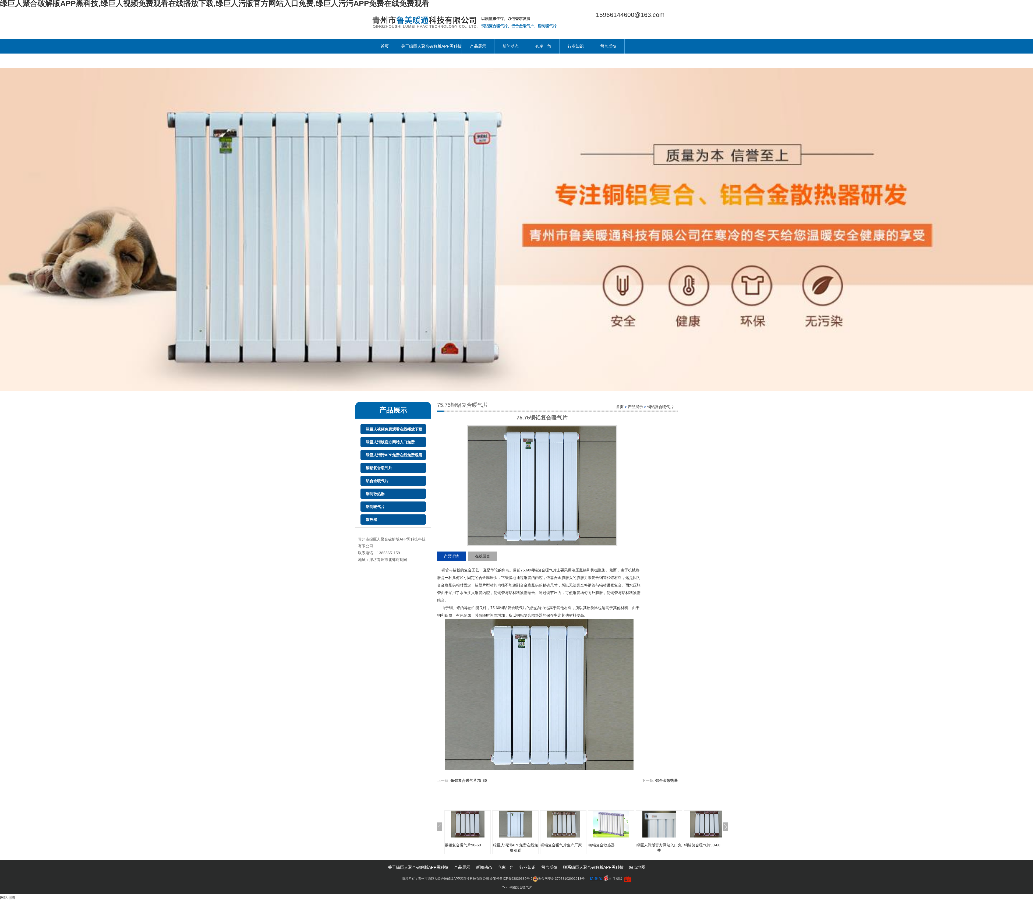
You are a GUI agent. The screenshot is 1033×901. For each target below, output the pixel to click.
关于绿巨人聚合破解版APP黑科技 (431, 46)
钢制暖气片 (375, 506)
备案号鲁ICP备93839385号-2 (511, 879)
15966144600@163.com (630, 14)
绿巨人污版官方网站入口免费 (390, 442)
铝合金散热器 (666, 780)
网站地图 (7, 897)
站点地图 (637, 867)
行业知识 (576, 46)
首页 (385, 46)
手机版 (617, 879)
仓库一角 (543, 46)
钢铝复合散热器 (601, 845)
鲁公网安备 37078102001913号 (561, 879)
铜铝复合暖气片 (379, 468)
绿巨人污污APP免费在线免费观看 (394, 455)
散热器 (371, 519)
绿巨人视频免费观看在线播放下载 (394, 429)
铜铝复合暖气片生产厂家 (561, 845)
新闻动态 (511, 46)
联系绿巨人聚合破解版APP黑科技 (399, 60)
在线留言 (482, 556)
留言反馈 (608, 46)
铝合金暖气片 (377, 481)
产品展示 (478, 46)
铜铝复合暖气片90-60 (463, 845)
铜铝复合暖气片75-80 (469, 780)
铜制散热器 (375, 494)
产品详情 (451, 556)
